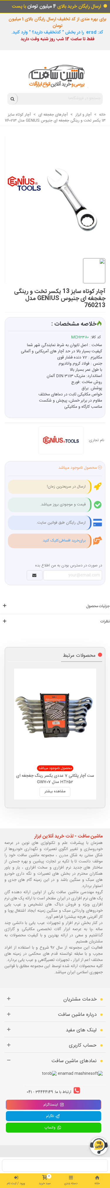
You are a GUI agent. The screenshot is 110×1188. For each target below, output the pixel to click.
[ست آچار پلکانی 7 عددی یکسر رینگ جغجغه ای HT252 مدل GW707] (55, 715)
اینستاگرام (51, 1105)
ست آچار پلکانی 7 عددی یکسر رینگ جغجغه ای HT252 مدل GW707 (55, 779)
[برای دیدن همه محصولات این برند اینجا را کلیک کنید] (63, 441)
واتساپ (51, 1128)
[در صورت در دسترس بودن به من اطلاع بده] (35, 575)
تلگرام (50, 1116)
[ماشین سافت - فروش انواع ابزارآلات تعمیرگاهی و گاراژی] (55, 76)
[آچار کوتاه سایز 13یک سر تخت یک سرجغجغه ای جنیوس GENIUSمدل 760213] (52, 190)
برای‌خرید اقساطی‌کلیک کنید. (64, 540)
